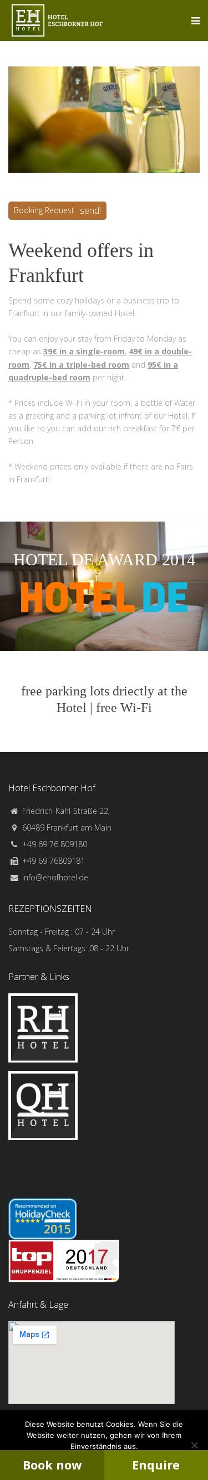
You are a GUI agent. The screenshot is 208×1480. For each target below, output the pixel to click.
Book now (52, 1465)
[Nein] (194, 1445)
